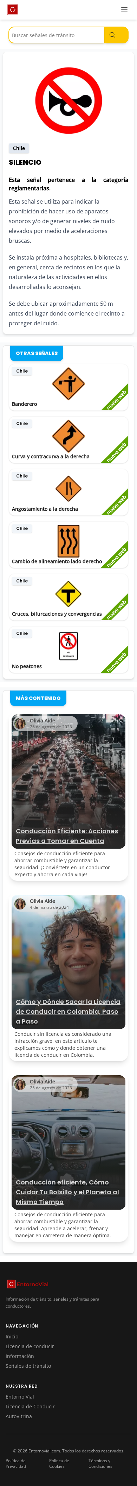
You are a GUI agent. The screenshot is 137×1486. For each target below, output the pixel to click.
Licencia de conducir (30, 1346)
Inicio (12, 1336)
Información (20, 1356)
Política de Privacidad (16, 1463)
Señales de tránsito (28, 1366)
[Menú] (124, 10)
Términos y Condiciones (100, 1463)
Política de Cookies (59, 1463)
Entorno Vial (20, 1396)
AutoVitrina (19, 1416)
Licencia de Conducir (30, 1406)
